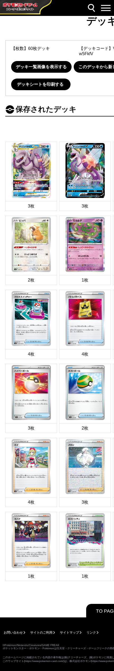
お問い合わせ (13, 632)
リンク (91, 632)
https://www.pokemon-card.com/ (44, 661)
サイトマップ (69, 632)
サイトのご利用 (41, 632)
